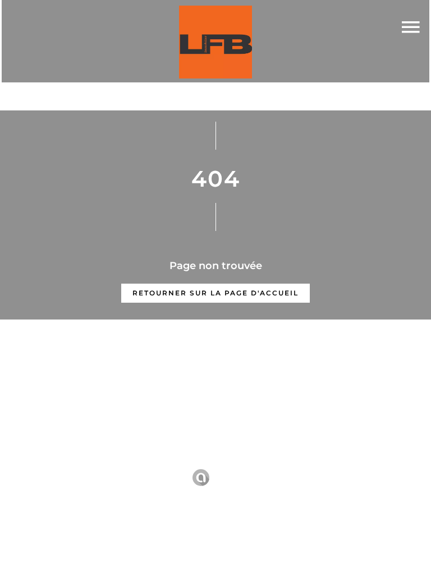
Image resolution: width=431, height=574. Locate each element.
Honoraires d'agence (234, 461)
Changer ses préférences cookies (360, 461)
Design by (230, 477)
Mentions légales (143, 461)
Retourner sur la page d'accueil (215, 293)
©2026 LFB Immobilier (48, 462)
